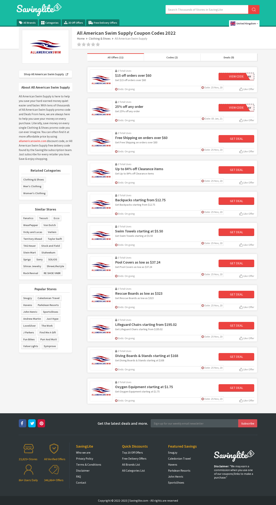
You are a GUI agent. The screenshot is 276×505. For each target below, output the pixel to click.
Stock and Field (50, 245)
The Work (47, 325)
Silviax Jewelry (32, 266)
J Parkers (28, 332)
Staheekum (48, 252)
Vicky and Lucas (32, 232)
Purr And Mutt (48, 339)
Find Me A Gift (48, 332)
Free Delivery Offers (105, 22)
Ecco (56, 218)
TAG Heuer (29, 245)
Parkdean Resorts (48, 305)
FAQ (78, 476)
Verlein (52, 232)
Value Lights (30, 346)
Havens (27, 305)
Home (81, 38)
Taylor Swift (55, 238)
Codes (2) (172, 57)
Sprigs (27, 259)
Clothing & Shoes (100, 38)
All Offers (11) (116, 57)
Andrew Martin (32, 318)
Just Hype (52, 318)
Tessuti (43, 218)
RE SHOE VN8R (52, 273)
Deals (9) (229, 57)
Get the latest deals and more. (123, 423)
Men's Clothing (32, 186)
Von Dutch (50, 225)
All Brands (29, 22)
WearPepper (30, 225)
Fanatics (28, 218)
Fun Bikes (29, 339)
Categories (52, 22)
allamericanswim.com (32, 141)
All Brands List (131, 464)
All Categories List (133, 470)
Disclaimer (83, 470)
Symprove (50, 346)
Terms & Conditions (88, 464)
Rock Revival (30, 273)
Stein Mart (29, 252)
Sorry (39, 259)
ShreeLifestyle (55, 266)
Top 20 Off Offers (132, 452)
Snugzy (27, 298)
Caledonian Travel (49, 298)
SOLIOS (52, 259)
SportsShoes (50, 311)
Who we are (83, 452)
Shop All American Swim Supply (44, 74)
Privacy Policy (84, 458)
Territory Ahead (32, 238)
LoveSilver (29, 325)
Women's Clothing (34, 193)
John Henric (30, 311)
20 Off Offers (75, 22)
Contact (81, 482)
